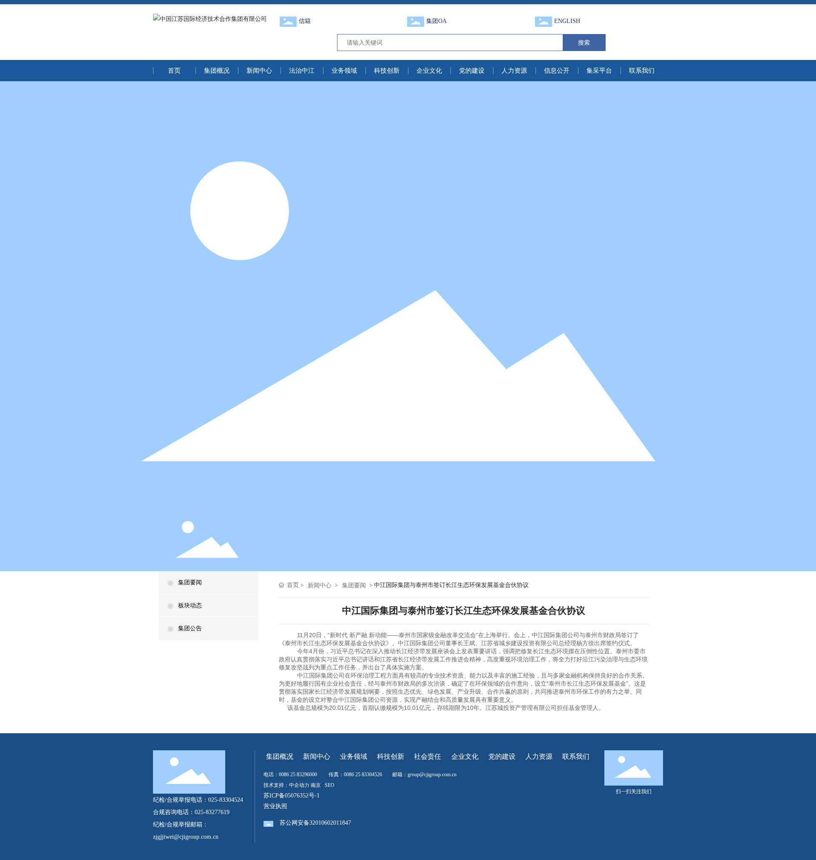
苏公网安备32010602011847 (315, 823)
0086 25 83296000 (298, 774)
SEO (329, 785)
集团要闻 (190, 582)
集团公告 (190, 628)
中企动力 (299, 785)
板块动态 (190, 605)
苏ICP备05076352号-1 (292, 795)
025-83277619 (212, 812)
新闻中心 (320, 585)
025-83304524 (225, 800)
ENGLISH (567, 21)
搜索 (584, 42)
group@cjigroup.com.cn (432, 774)
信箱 (305, 21)
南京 (316, 785)
